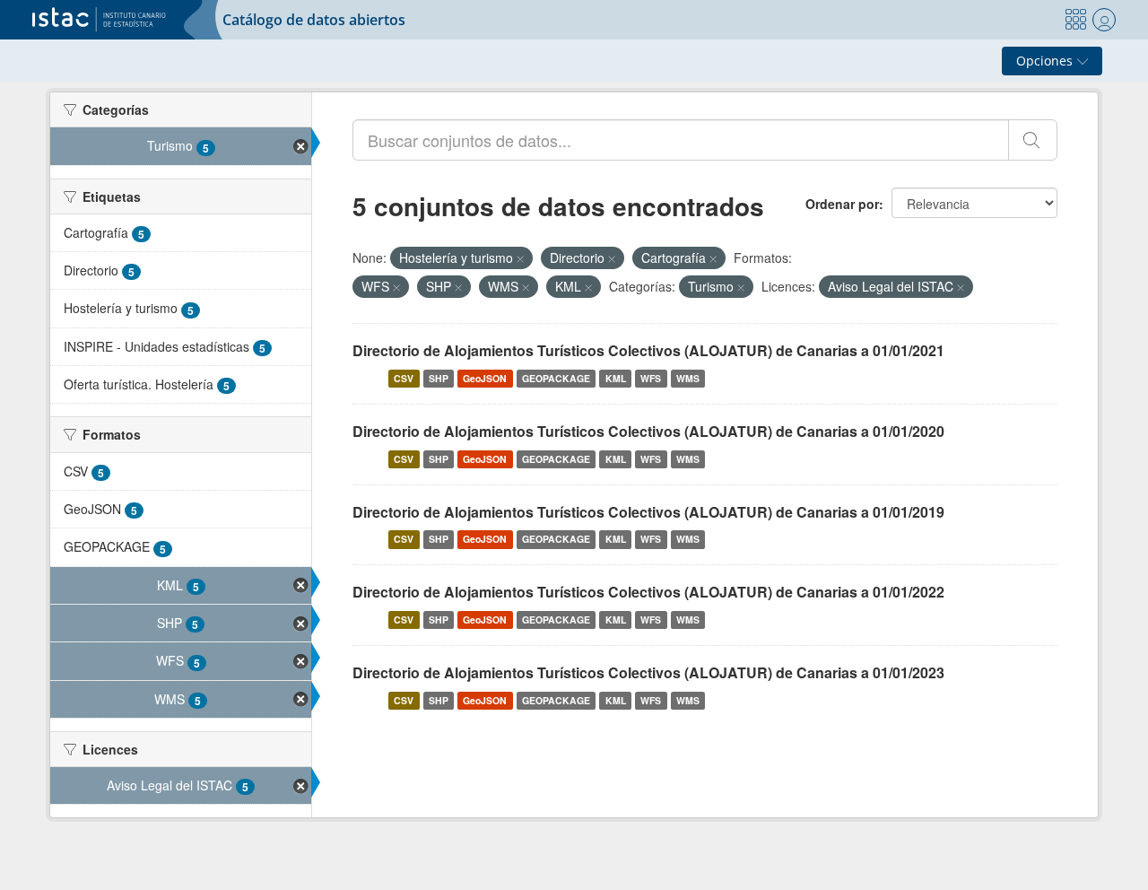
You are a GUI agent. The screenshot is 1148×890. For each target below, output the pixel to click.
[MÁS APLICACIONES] (1075, 19)
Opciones (1046, 60)
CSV (403, 378)
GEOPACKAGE (556, 378)
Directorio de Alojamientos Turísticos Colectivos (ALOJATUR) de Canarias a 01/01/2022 (648, 591)
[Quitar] (520, 258)
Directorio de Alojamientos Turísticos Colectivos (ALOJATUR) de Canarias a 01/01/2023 (648, 672)
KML (615, 378)
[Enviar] (1032, 140)
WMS (688, 378)
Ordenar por (842, 204)
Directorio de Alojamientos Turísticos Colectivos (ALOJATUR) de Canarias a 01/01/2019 (648, 512)
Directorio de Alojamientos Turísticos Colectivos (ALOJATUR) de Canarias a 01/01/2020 (648, 431)
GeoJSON (485, 378)
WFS (650, 378)
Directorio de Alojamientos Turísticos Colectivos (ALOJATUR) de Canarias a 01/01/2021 (648, 350)
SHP (438, 378)
